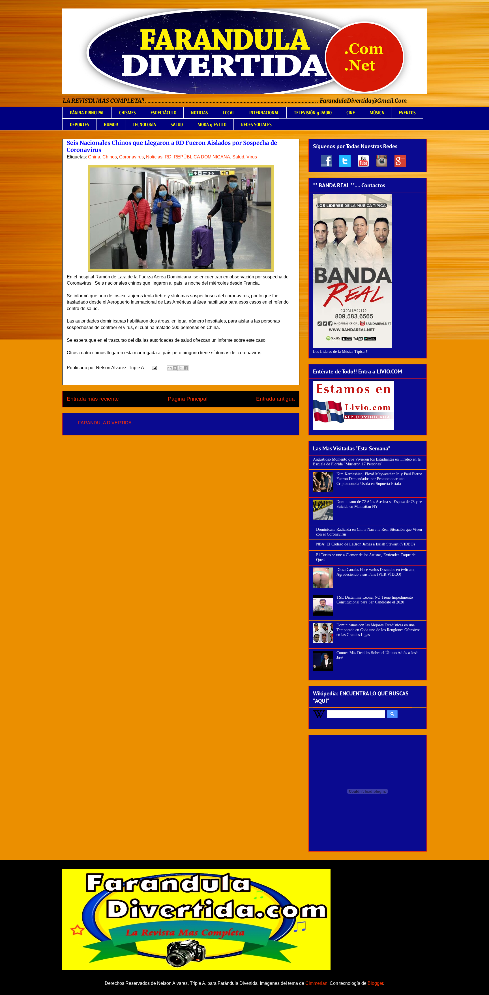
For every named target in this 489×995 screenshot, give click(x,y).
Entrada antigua (275, 399)
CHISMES (127, 112)
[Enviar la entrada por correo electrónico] (153, 367)
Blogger (375, 983)
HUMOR (111, 124)
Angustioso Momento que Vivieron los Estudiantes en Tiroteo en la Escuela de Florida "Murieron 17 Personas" (367, 461)
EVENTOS (407, 112)
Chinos (109, 156)
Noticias (154, 156)
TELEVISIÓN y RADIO (313, 112)
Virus (251, 156)
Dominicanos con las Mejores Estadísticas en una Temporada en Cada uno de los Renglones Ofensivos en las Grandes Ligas (378, 630)
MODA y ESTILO (212, 124)
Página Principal (187, 399)
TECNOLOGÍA (144, 124)
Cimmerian (316, 983)
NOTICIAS (199, 112)
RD (168, 156)
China (94, 156)
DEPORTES (79, 124)
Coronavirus (131, 156)
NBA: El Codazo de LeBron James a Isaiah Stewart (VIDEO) (365, 544)
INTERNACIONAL (264, 112)
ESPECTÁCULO (163, 112)
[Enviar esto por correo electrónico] (169, 368)
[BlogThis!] (175, 368)
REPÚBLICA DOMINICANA (202, 156)
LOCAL (229, 112)
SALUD (177, 124)
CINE (350, 112)
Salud (238, 156)
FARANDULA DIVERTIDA (105, 422)
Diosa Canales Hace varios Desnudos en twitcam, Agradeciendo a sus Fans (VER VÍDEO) (375, 572)
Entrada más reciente (93, 399)
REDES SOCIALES (256, 124)
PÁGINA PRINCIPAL (87, 112)
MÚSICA (377, 112)
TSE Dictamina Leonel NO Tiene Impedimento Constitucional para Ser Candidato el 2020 (374, 599)
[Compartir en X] (180, 368)
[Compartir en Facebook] (185, 368)
